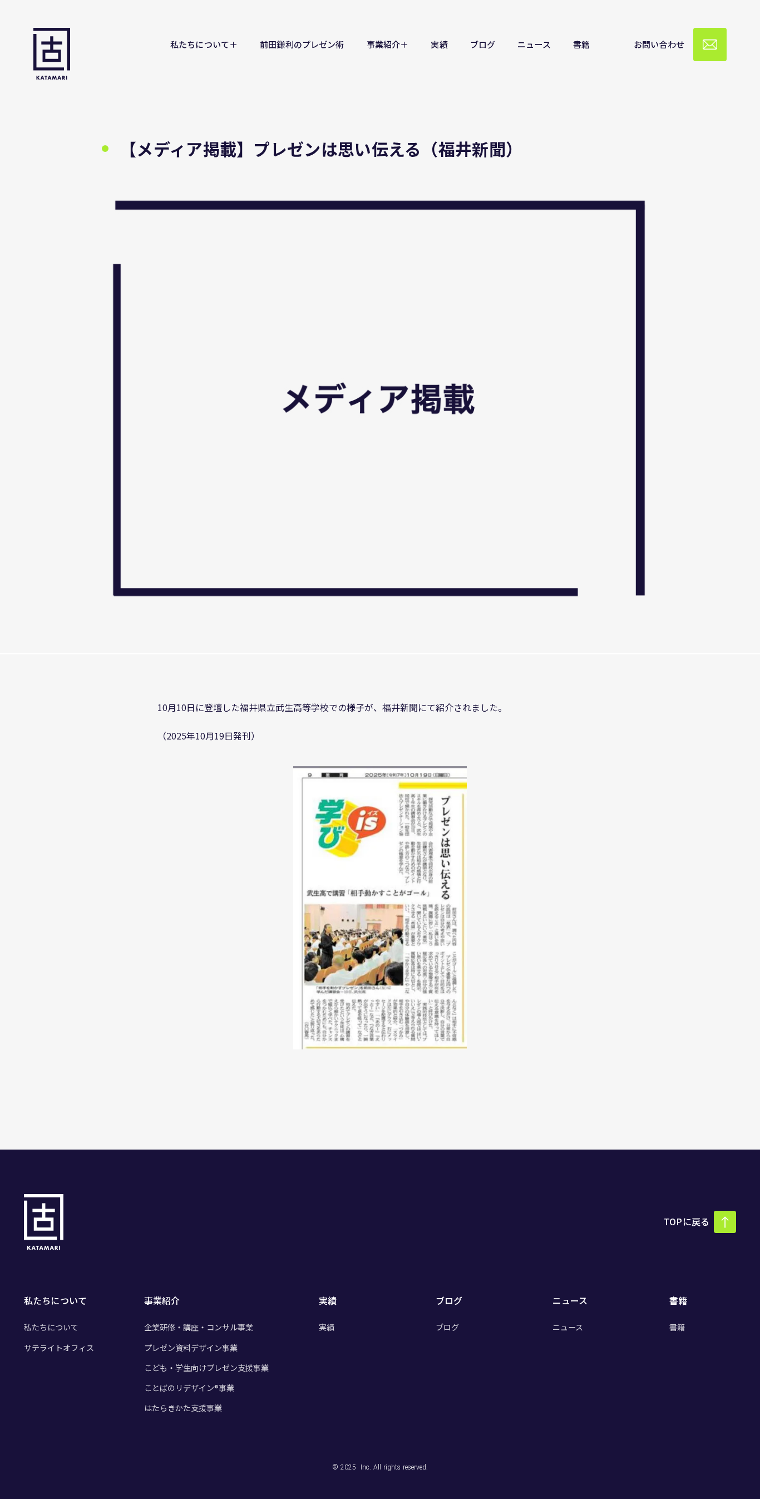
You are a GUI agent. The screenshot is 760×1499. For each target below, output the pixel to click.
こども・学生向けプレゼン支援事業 (206, 1367)
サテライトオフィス (59, 1347)
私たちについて (51, 1327)
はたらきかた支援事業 (183, 1407)
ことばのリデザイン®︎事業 (189, 1387)
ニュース (567, 1327)
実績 (326, 1327)
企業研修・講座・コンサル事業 (198, 1327)
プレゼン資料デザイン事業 (191, 1347)
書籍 (677, 1327)
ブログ (447, 1327)
